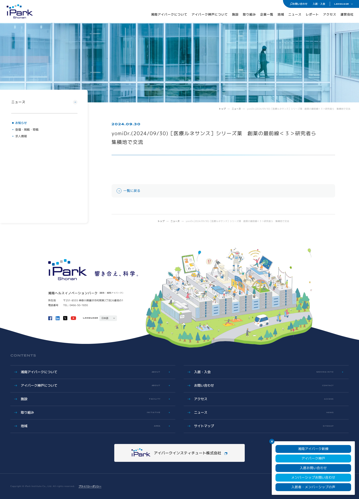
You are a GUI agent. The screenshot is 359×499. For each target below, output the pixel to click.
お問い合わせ (300, 4)
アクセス (329, 14)
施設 (235, 14)
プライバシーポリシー (90, 486)
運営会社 (347, 14)
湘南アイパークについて (169, 14)
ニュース (295, 14)
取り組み (249, 14)
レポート (312, 14)
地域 (281, 14)
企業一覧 (266, 14)
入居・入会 (319, 4)
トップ (222, 108)
